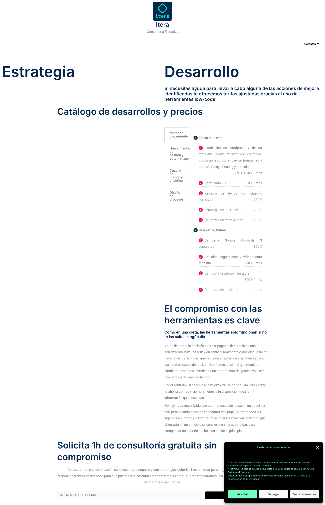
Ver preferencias (304, 494)
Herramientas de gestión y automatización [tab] (180, 153)
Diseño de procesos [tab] (177, 196)
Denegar (273, 494)
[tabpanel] (228, 212)
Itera (162, 24)
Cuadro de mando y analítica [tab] (176, 175)
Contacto (310, 44)
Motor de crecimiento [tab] (179, 134)
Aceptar (242, 494)
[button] (317, 447)
